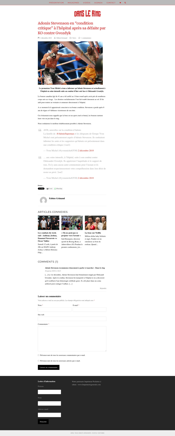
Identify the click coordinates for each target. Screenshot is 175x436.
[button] (120, 2)
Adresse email (43, 409)
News (74, 38)
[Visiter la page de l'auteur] (43, 200)
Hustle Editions (98, 433)
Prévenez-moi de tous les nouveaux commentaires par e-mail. (62, 355)
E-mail (76, 305)
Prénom (41, 386)
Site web (41, 314)
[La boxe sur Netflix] (95, 222)
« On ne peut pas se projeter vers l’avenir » (71, 234)
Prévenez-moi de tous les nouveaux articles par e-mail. (60, 360)
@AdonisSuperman (65, 133)
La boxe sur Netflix (93, 232)
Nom (40, 305)
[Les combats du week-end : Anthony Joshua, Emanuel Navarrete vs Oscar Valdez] (48, 222)
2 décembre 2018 (86, 150)
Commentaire (43, 324)
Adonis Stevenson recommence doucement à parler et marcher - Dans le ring (75, 268)
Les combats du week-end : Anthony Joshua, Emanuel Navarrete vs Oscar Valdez (47, 236)
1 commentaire (86, 38)
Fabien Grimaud (62, 38)
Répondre (103, 288)
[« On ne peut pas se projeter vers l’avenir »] (72, 222)
